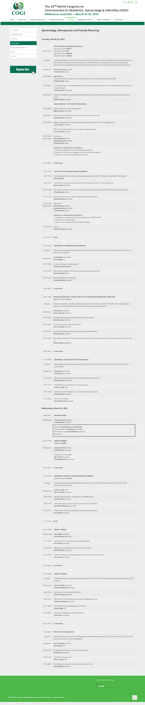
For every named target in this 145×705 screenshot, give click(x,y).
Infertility (14, 39)
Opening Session (17, 34)
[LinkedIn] (136, 2)
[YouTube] (133, 2)
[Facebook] (123, 2)
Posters (14, 56)
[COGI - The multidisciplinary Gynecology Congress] (18, 8)
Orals (13, 52)
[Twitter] (128, 2)
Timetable (14, 30)
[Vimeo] (131, 2)
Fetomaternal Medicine (19, 47)
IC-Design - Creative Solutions (55, 697)
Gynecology (15, 43)
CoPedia (101, 686)
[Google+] (126, 2)
